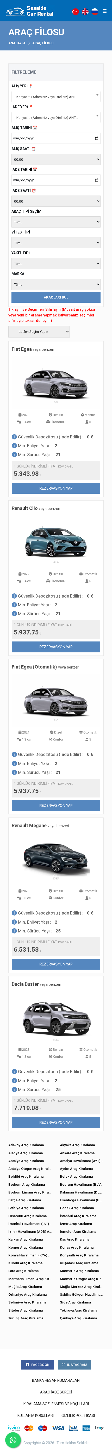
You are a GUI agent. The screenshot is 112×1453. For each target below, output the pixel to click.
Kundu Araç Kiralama (25, 1263)
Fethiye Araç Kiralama (26, 1208)
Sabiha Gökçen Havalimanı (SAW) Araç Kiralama (82, 1294)
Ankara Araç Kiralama (77, 1153)
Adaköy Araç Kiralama (26, 1145)
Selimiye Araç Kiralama (27, 1302)
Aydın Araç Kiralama (76, 1168)
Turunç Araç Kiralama (25, 1318)
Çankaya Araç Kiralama (78, 1318)
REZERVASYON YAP (56, 488)
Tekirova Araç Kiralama (78, 1310)
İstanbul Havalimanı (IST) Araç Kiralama (30, 1224)
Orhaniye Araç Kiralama (27, 1294)
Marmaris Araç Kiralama (79, 1271)
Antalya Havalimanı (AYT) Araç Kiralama (82, 1161)
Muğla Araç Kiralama (25, 1287)
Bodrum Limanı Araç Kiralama (30, 1192)
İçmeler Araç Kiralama (78, 1231)
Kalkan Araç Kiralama (25, 1239)
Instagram (77, 1365)
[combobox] (56, 96)
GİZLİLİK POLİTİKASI (78, 1415)
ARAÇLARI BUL (56, 297)
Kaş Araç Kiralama (74, 1239)
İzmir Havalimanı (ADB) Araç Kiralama (30, 1231)
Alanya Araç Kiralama (25, 1153)
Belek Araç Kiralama (76, 1176)
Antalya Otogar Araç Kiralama (30, 1168)
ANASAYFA (17, 43)
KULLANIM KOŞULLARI (35, 1415)
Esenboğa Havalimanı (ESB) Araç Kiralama (82, 1200)
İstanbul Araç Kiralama (78, 1216)
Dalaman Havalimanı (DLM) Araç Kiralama (82, 1192)
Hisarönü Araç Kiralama (27, 1216)
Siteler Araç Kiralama (25, 1310)
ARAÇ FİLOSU (42, 43)
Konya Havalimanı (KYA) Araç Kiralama (30, 1255)
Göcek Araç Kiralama (77, 1208)
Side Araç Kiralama (75, 1302)
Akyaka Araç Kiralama (77, 1145)
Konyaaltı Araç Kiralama (79, 1255)
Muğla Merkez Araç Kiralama (82, 1287)
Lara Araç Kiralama (23, 1271)
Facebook (40, 1365)
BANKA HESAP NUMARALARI (56, 1380)
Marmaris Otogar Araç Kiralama (82, 1279)
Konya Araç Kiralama (77, 1247)
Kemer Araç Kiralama (25, 1247)
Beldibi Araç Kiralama (25, 1176)
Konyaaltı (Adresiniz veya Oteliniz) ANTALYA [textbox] (49, 97)
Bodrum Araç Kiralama (26, 1184)
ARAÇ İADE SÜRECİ (56, 1392)
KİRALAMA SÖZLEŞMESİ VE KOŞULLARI (56, 1404)
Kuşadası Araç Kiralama (79, 1263)
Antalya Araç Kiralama (26, 1161)
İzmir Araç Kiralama (76, 1224)
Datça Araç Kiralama (24, 1200)
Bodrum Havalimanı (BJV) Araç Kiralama (82, 1184)
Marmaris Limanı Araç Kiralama (30, 1279)
